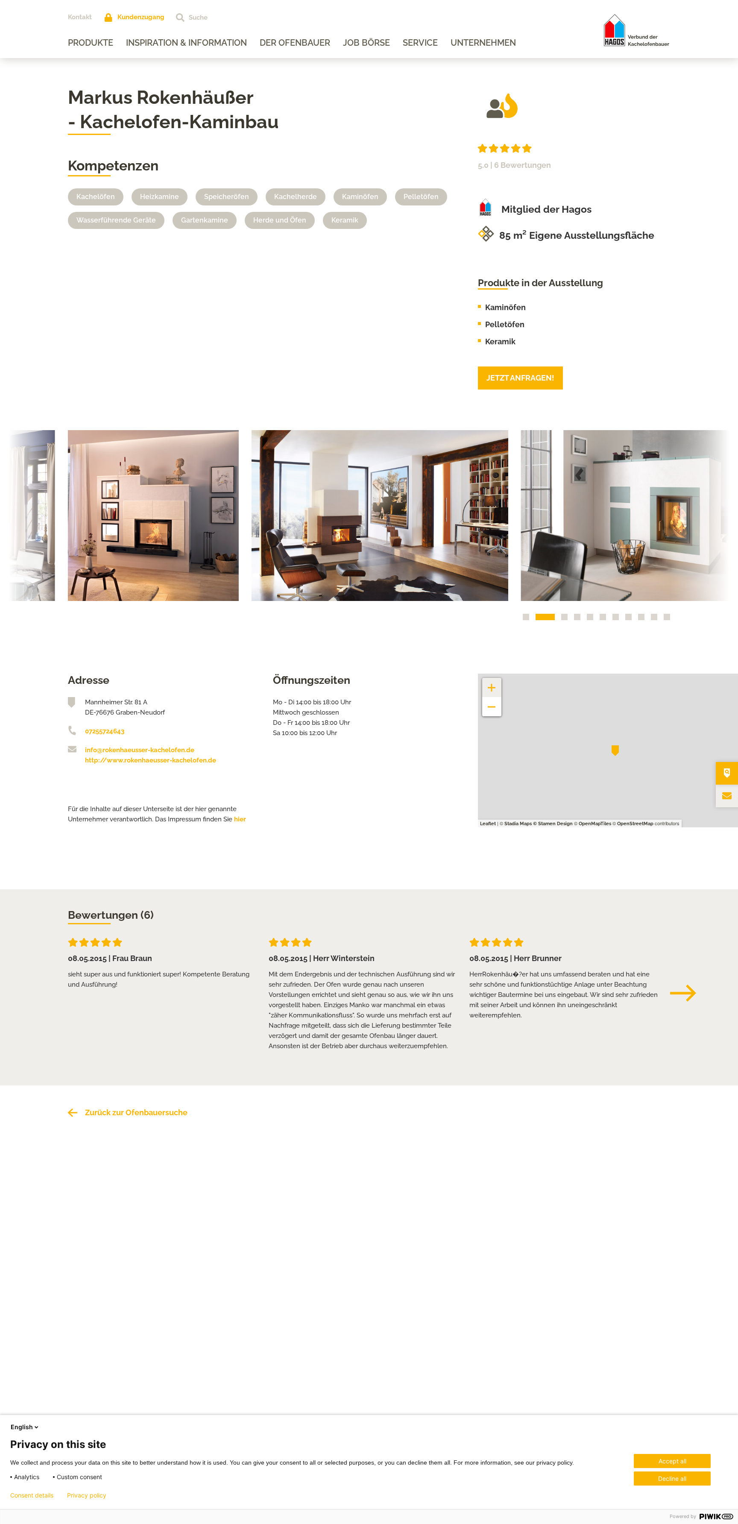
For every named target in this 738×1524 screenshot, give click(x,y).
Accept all (672, 1461)
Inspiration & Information (186, 43)
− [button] (492, 702)
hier (240, 819)
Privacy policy (86, 1495)
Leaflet (488, 823)
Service (420, 43)
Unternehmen (483, 43)
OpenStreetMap (635, 823)
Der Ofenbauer (295, 43)
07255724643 (104, 731)
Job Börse (366, 43)
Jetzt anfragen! (520, 377)
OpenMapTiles (595, 823)
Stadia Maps (518, 823)
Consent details (31, 1495)
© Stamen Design (553, 823)
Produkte (90, 43)
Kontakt (80, 17)
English (22, 1426)
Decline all (672, 1478)
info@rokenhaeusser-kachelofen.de (139, 750)
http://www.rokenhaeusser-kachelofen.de (150, 760)
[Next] (687, 993)
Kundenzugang (140, 17)
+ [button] (492, 683)
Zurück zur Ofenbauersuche (136, 1112)
